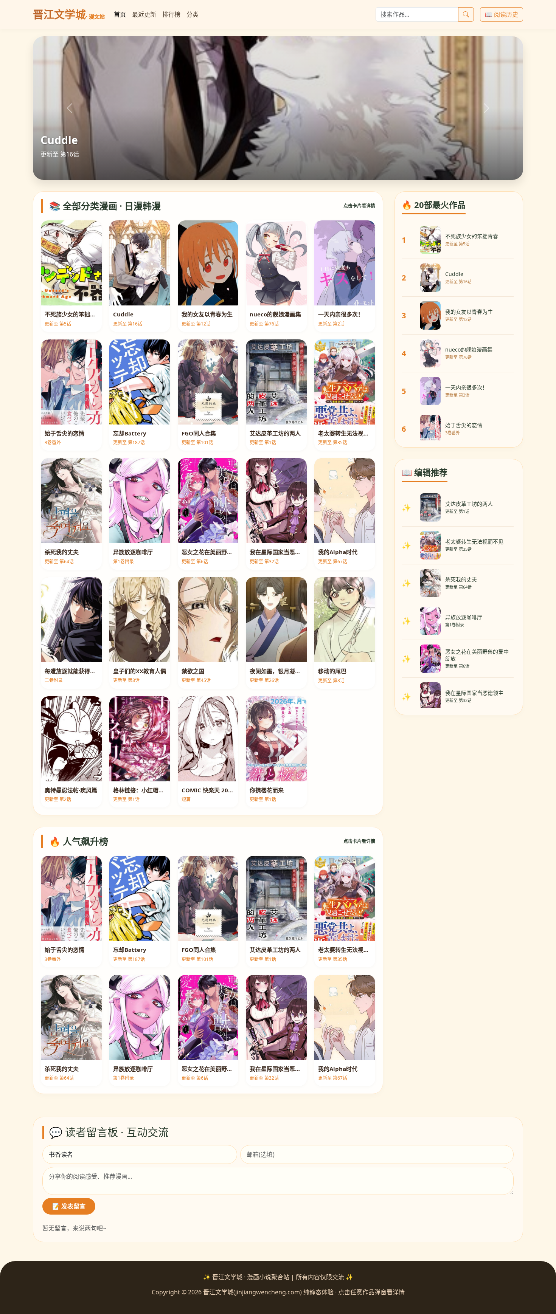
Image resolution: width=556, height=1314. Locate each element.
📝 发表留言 (68, 1206)
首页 (120, 14)
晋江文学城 (69, 14)
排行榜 (171, 14)
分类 (192, 14)
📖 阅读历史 (501, 14)
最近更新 (144, 14)
